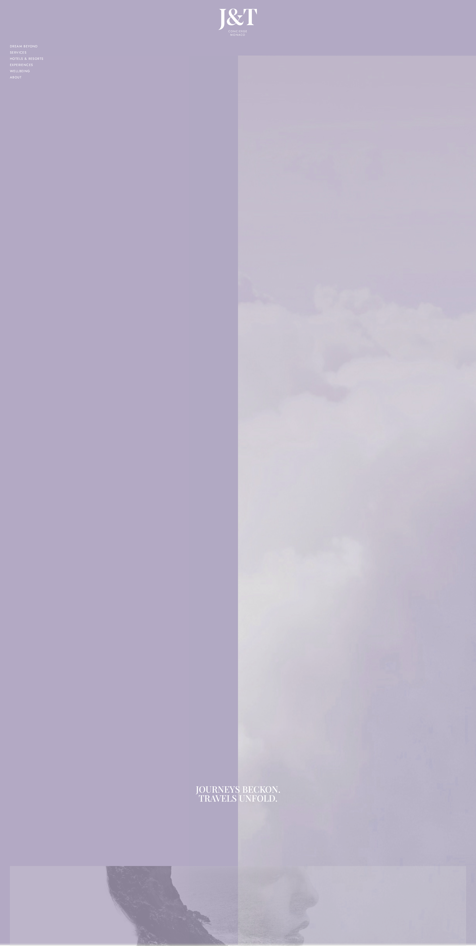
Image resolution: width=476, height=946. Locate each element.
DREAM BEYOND (24, 46)
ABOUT (16, 77)
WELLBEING (20, 71)
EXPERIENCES (21, 64)
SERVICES (18, 52)
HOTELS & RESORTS (26, 58)
